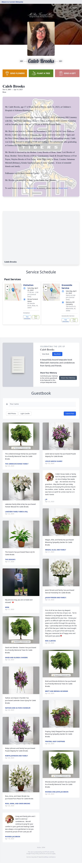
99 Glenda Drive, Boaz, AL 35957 (32, 305)
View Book (45, 354)
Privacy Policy (35, 853)
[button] (13, 290)
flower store (63, 188)
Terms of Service (47, 853)
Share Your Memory (68, 378)
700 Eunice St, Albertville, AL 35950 (71, 308)
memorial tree (31, 188)
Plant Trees (35, 317)
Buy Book (57, 354)
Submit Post (70, 413)
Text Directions (27, 317)
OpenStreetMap (43, 857)
